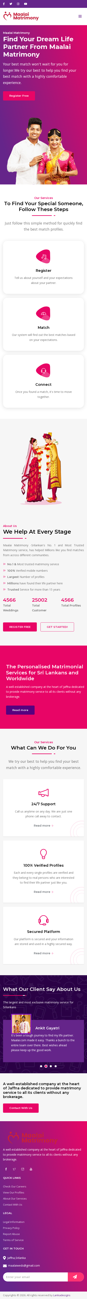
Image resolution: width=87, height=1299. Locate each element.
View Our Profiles (13, 1192)
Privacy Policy (11, 1228)
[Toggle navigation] (80, 16)
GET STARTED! (57, 626)
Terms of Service (13, 1240)
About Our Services (15, 1198)
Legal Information (13, 1222)
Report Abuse (11, 1234)
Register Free (19, 95)
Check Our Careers (14, 1186)
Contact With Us (20, 1108)
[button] (41, 1066)
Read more (20, 710)
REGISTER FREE (20, 626)
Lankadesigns (61, 1295)
